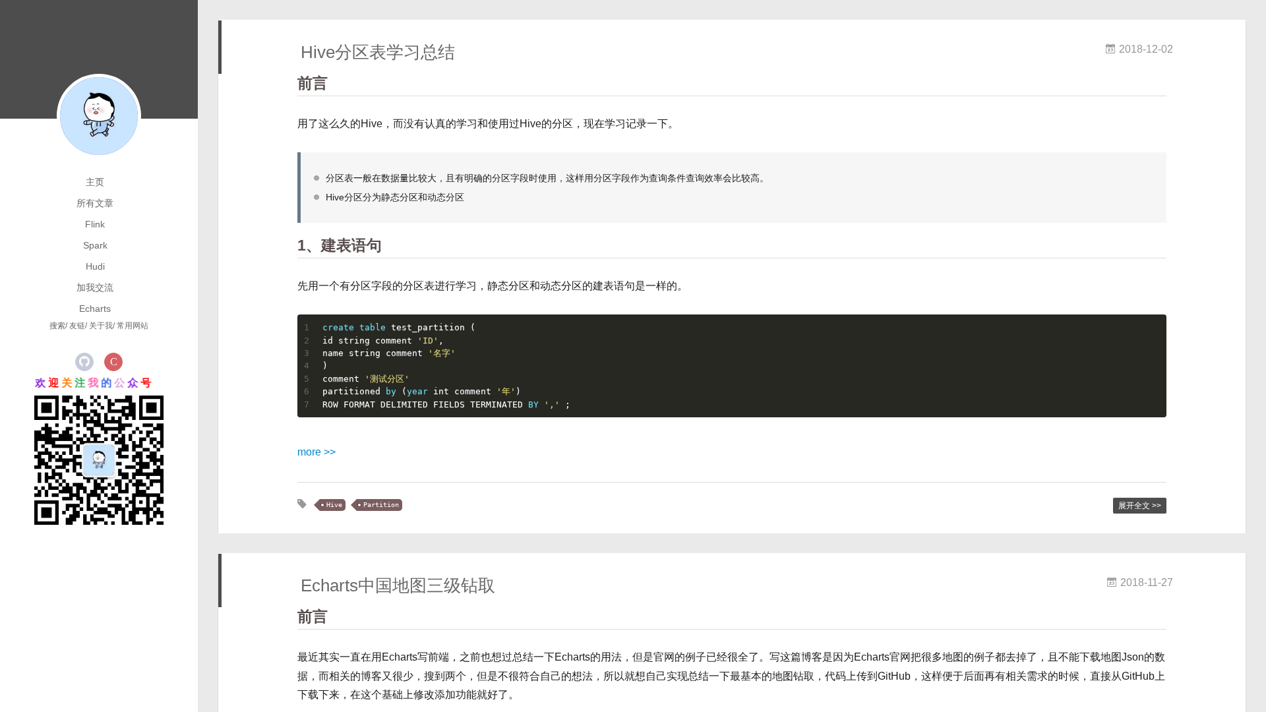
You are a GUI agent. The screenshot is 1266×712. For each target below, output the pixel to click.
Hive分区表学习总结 (378, 52)
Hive (334, 504)
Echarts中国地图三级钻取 (398, 585)
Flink (95, 224)
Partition (381, 504)
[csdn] (113, 362)
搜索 (57, 325)
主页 (95, 182)
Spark (95, 245)
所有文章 (94, 203)
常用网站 (132, 325)
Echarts (95, 308)
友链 (77, 325)
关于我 (101, 325)
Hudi (95, 266)
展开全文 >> (1139, 505)
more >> (316, 452)
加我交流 (94, 287)
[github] (84, 362)
